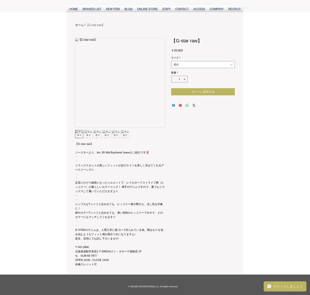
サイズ (175, 57)
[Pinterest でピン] (180, 105)
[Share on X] (194, 105)
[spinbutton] (179, 79)
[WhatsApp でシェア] (187, 105)
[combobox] (203, 64)
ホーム (79, 25)
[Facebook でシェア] (173, 105)
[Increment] (185, 79)
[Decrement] (174, 79)
